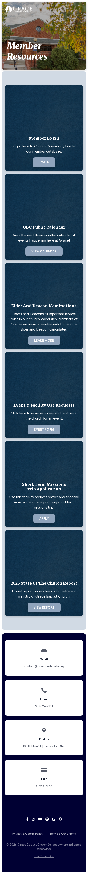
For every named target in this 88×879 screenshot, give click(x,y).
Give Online (44, 786)
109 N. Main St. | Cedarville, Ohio (44, 746)
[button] (79, 9)
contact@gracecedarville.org (44, 666)
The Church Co (44, 856)
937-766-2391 (44, 706)
